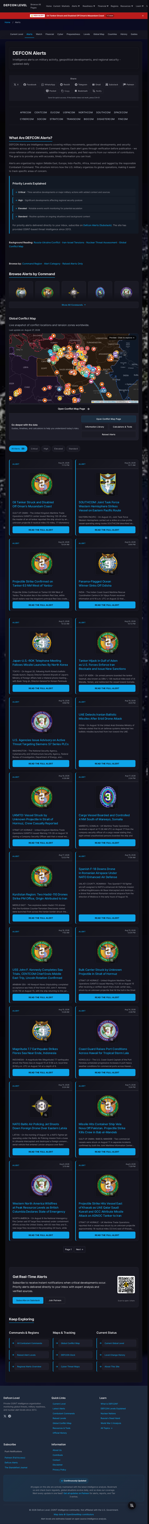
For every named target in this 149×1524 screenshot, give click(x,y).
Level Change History (115, 1355)
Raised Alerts (109, 434)
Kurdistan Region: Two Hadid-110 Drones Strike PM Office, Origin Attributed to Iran (40, 896)
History (123, 34)
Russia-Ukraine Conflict (47, 242)
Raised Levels (59, 1418)
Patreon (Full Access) (15, 1458)
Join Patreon (55, 1300)
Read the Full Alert (41, 530)
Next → (79, 1249)
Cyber (60, 34)
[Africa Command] (107, 797)
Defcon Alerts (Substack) (97, 225)
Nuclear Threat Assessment (101, 242)
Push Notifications (13, 1451)
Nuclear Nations (108, 1413)
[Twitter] (4, 1418)
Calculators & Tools (122, 426)
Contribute (58, 1455)
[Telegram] (9, 1418)
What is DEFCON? (109, 1403)
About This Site (112, 1366)
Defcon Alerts (11, 1462)
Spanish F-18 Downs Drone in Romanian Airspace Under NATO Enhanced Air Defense (98, 873)
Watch (39, 34)
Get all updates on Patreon (76, 1493)
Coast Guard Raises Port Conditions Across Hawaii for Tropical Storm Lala (104, 1051)
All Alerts (17, 449)
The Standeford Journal (16, 1467)
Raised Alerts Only (72, 263)
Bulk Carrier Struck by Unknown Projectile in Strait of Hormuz (100, 972)
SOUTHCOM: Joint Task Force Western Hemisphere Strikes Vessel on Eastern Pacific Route (100, 506)
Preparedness (73, 34)
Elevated (58, 449)
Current (56, 6)
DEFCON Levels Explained (113, 1408)
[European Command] (41, 1105)
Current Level (16, 34)
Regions (114, 6)
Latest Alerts (59, 1408)
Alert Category (52, 263)
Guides (134, 34)
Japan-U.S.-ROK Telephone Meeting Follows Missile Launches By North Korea (40, 662)
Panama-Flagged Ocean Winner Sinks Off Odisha (95, 583)
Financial (103, 6)
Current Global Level (114, 1343)
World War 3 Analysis (111, 1423)
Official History (60, 1433)
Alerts (76, 6)
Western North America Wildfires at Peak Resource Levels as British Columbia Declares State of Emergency (39, 1207)
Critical (34, 449)
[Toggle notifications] (132, 1505)
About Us (57, 1450)
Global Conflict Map (70, 1343)
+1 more (110, 15)
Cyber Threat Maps (70, 1366)
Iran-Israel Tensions (73, 242)
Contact (56, 1460)
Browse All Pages (36, 6)
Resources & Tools (61, 1428)
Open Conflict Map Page (108, 419)
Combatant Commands (64, 1413)
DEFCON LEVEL (15, 5)
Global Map (98, 34)
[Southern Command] (107, 484)
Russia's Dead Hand (110, 1418)
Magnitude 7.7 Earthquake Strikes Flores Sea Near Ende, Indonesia (35, 1051)
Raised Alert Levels (26, 1355)
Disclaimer (58, 1464)
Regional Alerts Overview (29, 1366)
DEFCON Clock (68, 1355)
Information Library (94, 426)
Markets (66, 6)
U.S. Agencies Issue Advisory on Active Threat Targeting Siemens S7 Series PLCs (41, 742)
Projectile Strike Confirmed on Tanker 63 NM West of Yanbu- (33, 583)
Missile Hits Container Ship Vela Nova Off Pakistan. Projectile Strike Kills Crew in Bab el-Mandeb (102, 1128)
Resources (126, 6)
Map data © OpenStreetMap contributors (74, 1514)
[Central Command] (41, 484)
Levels (87, 34)
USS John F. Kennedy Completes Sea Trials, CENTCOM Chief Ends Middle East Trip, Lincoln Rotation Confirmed (38, 974)
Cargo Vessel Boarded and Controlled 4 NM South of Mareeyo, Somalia (104, 817)
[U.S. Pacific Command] (107, 563)
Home (49, 6)
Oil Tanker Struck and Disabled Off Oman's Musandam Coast (75, 15)
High (46, 449)
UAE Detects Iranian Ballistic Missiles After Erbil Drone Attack (100, 716)
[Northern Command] (41, 721)
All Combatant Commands (29, 1343)
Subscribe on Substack (28, 1300)
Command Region (32, 263)
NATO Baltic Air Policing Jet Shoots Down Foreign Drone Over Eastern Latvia (40, 1126)
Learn (140, 6)
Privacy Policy (59, 1469)
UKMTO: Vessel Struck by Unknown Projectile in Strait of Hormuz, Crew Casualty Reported (35, 819)
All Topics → (106, 1428)
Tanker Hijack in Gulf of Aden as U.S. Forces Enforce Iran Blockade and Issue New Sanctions (102, 665)
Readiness (89, 6)
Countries (112, 34)
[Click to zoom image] (22, 297)
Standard (73, 449)
